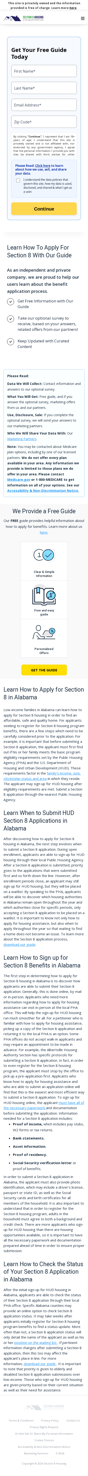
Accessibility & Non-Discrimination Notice (44, 1447)
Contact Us (73, 1420)
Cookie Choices (44, 1440)
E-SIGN (60, 1453)
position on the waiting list (35, 1342)
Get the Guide (44, 670)
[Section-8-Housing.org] (44, 1407)
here (73, 8)
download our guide (19, 944)
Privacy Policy (50, 1420)
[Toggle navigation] (83, 18)
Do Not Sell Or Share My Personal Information (44, 1433)
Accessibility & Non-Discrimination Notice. (43, 490)
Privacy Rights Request (44, 1427)
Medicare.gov (18, 479)
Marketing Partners (21, 439)
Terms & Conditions (21, 1420)
